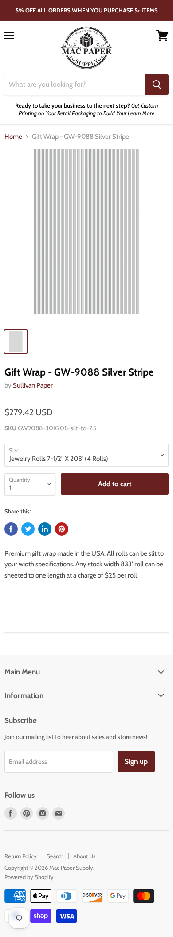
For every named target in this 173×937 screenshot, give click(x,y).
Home (13, 137)
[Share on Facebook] (11, 529)
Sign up (136, 761)
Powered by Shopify (29, 876)
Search (55, 856)
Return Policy (20, 856)
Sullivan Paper (33, 385)
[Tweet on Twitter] (28, 529)
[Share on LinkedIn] (44, 529)
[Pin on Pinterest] (61, 529)
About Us (84, 856)
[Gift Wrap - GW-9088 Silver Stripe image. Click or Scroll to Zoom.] (86, 236)
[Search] (157, 84)
